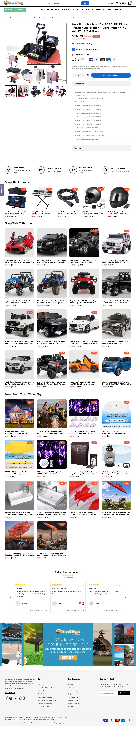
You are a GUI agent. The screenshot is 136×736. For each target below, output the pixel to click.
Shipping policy (59, 723)
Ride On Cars (42, 691)
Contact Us (71, 687)
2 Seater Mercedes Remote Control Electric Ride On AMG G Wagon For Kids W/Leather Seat (115, 261)
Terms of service (47, 723)
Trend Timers (72, 707)
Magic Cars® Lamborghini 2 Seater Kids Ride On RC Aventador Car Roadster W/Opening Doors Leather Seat (82, 383)
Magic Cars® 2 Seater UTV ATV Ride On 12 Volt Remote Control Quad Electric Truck (51, 302)
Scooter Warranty (73, 704)
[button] (81, 39)
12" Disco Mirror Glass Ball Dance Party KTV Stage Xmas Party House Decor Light (50, 432)
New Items (13, 18)
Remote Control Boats (45, 697)
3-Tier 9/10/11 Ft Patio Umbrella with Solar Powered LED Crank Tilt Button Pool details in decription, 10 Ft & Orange (51, 554)
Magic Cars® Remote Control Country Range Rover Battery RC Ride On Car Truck (115, 342)
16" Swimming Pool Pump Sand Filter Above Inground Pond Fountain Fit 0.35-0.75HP (116, 473)
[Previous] (10, 597)
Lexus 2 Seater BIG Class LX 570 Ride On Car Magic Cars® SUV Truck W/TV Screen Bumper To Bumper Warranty (51, 342)
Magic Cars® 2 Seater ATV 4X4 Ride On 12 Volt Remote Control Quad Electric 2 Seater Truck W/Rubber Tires (19, 302)
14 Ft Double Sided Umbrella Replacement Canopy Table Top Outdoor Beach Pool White (113, 432)
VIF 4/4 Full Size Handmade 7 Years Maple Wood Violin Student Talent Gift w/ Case (16, 213)
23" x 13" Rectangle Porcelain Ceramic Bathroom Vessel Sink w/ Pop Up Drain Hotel (51, 514)
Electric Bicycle (42, 694)
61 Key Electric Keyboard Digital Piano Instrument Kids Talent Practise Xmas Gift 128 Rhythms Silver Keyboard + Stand (42, 213)
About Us (71, 684)
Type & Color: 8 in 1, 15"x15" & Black (89, 117)
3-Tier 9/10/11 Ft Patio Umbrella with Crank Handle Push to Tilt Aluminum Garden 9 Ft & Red (116, 514)
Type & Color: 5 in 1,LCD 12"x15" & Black (90, 135)
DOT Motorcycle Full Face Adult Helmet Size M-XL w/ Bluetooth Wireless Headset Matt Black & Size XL (93, 213)
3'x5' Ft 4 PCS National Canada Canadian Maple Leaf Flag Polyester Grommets (82, 514)
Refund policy (24, 723)
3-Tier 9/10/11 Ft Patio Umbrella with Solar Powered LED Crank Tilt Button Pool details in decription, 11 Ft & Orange (19, 554)
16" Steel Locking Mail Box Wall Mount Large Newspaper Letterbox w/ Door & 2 (84, 473)
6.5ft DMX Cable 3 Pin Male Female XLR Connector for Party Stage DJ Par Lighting (67, 213)
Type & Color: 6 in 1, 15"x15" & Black (89, 109)
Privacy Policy (72, 691)
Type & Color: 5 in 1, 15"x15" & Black (89, 106)
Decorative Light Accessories (47, 700)
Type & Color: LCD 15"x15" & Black (88, 128)
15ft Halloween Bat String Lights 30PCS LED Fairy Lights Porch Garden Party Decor (51, 473)
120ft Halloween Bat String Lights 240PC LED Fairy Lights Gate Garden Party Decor (83, 432)
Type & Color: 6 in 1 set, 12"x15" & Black (90, 132)
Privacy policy (35, 723)
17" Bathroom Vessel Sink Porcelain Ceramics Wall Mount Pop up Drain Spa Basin (19, 514)
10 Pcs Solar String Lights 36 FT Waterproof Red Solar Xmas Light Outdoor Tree (17, 432)
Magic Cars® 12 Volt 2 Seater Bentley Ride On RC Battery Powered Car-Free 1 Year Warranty (83, 342)
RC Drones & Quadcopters (46, 687)
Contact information (11, 723)
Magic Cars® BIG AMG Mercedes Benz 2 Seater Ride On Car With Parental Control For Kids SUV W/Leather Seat (51, 261)
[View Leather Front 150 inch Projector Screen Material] (118, 603)
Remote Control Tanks (45, 707)
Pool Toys (41, 684)
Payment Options (73, 700)
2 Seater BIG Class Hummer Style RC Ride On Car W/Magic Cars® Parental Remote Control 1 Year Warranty (51, 383)
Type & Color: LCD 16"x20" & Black (88, 139)
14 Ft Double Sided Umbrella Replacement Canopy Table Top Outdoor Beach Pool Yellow (17, 473)
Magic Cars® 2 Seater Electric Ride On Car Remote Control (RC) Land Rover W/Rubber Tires (19, 383)
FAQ (69, 694)
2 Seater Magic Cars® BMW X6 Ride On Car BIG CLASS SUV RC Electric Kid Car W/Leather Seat (116, 383)
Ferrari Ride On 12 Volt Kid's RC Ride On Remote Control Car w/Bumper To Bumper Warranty (18, 261)
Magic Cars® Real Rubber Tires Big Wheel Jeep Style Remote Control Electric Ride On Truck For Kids (82, 302)
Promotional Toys (73, 697)
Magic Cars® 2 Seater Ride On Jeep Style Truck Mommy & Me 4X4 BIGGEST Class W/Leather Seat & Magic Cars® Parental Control (82, 261)
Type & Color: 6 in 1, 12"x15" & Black (89, 113)
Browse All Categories (16, 10)
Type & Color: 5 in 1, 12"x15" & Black (89, 120)
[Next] (125, 597)
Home (7, 18)
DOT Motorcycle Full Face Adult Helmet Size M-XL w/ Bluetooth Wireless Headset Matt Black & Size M (118, 213)
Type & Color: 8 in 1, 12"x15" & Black (89, 124)
